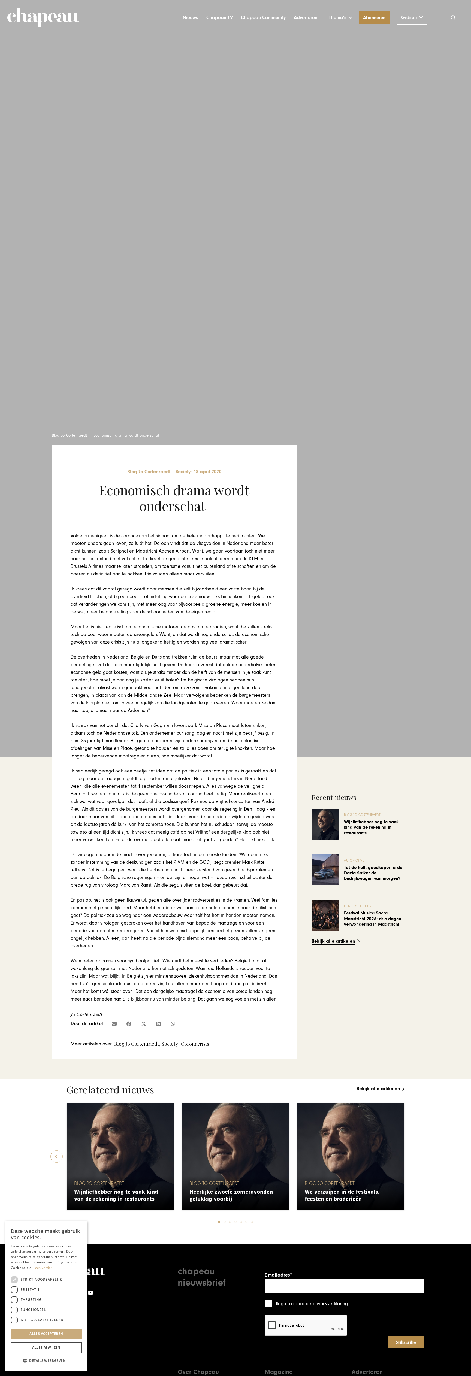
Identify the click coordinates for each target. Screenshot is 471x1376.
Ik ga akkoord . (312, 1304)
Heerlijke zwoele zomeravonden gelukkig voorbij (231, 1195)
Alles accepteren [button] (46, 1333)
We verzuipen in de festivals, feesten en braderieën (342, 1195)
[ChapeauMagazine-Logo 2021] (43, 17)
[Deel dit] (129, 1024)
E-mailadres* (278, 1275)
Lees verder (42, 1267)
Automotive (354, 861)
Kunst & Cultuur (357, 906)
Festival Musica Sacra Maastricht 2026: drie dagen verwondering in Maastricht (372, 918)
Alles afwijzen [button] (46, 1347)
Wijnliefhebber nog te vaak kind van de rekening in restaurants (371, 827)
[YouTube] (90, 1293)
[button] (340, 18)
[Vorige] (56, 1156)
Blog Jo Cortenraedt (136, 1044)
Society (170, 1044)
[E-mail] (114, 1024)
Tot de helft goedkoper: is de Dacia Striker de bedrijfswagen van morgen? (373, 873)
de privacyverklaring (327, 1304)
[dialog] (46, 1296)
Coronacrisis (195, 1044)
